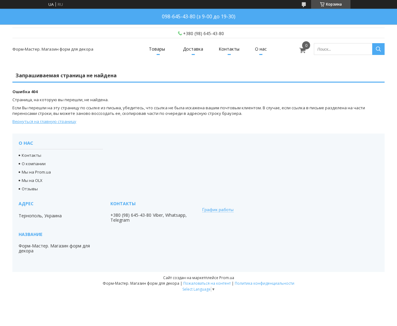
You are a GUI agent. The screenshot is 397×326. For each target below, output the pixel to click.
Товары (157, 49)
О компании (34, 163)
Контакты (229, 49)
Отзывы (30, 189)
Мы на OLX (32, 180)
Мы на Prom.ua (36, 172)
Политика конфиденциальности (264, 283)
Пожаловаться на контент (207, 283)
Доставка (193, 49)
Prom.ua (226, 277)
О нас (261, 49)
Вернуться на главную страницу (44, 121)
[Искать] (378, 49)
